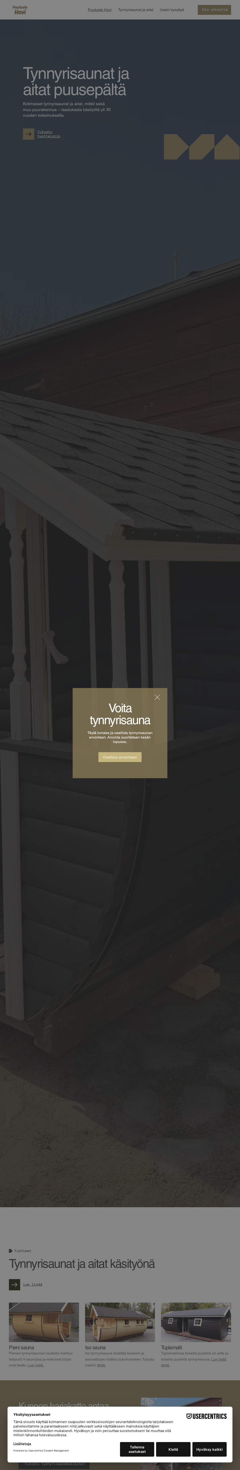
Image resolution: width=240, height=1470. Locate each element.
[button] (157, 697)
